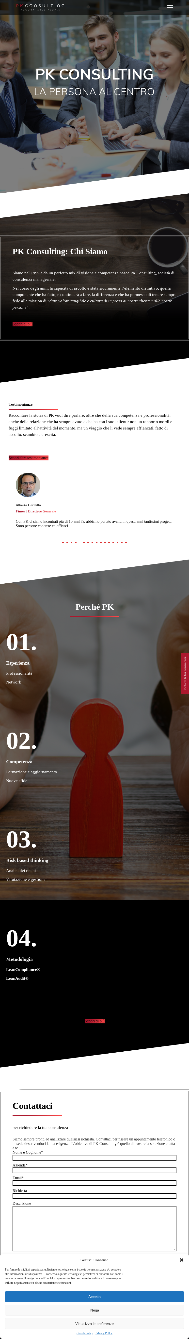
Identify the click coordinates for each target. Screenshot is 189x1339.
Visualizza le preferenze (94, 1324)
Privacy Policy (103, 1333)
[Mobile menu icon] (170, 7)
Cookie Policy (85, 1333)
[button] (181, 1260)
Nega (94, 1310)
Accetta (94, 1297)
